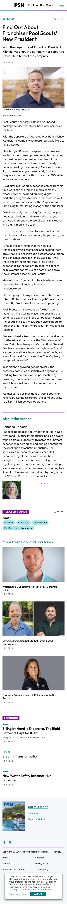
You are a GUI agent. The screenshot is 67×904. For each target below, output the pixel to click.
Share (60, 19)
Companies (8, 19)
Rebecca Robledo (15, 427)
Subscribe (33, 813)
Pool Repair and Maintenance (18, 528)
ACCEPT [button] (38, 894)
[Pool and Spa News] (33, 5)
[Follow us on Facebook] (4, 842)
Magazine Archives (37, 819)
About (5, 857)
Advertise (39, 857)
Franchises (23, 522)
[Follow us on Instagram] (10, 842)
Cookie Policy (41, 869)
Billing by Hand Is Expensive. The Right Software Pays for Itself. (31, 730)
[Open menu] (62, 5)
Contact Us (8, 863)
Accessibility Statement (14, 869)
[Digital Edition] (13, 829)
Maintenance (40, 522)
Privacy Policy (41, 863)
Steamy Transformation (20, 756)
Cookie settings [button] (17, 893)
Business (8, 522)
